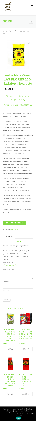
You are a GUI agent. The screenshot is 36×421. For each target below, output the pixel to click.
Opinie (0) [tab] (9, 236)
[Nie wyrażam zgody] (33, 414)
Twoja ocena (8, 262)
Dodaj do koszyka (14, 223)
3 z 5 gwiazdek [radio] (10, 265)
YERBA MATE (14, 230)
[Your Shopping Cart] (31, 22)
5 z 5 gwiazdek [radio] (16, 265)
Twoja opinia (8, 270)
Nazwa (6, 282)
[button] (29, 43)
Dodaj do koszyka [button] (10, 349)
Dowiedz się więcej (25, 349)
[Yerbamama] (8, 6)
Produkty (5, 31)
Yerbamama (6, 30)
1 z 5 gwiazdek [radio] (4, 265)
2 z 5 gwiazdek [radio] (7, 265)
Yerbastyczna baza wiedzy (18, 30)
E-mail (6, 290)
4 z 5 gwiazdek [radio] (13, 265)
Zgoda (18, 418)
